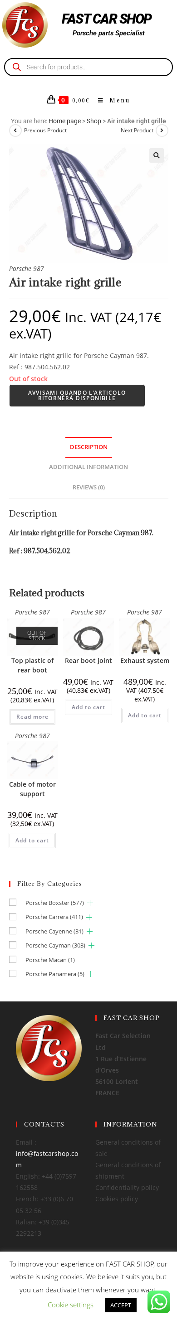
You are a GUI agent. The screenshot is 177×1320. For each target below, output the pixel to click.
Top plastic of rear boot (32, 665)
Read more (32, 716)
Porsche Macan (50, 960)
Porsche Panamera (54, 974)
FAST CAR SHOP (107, 19)
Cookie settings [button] (70, 1304)
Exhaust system (144, 660)
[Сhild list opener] (90, 903)
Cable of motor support (32, 789)
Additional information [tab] (88, 467)
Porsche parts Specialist (109, 33)
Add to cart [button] (88, 707)
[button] (156, 155)
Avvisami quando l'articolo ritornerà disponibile (77, 395)
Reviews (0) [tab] (89, 487)
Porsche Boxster (54, 903)
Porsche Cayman (55, 945)
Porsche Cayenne (54, 931)
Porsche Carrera (54, 917)
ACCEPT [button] (120, 1305)
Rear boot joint (88, 660)
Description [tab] (89, 447)
